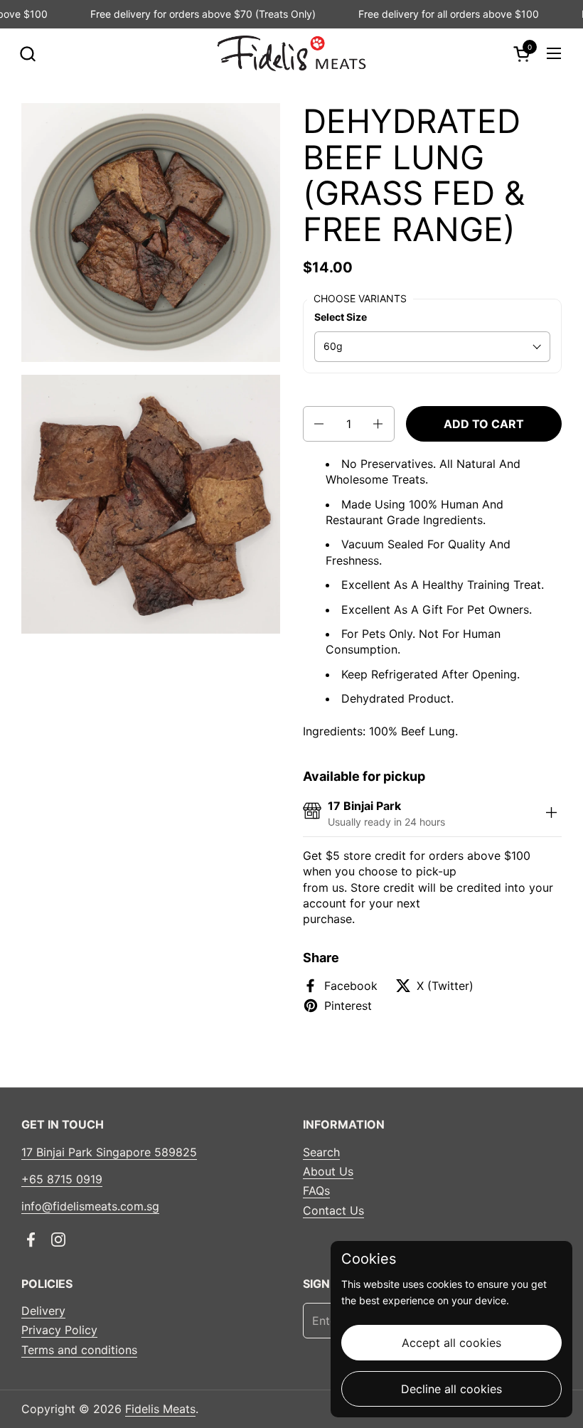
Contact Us (333, 1210)
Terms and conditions (79, 1350)
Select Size (340, 317)
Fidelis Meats (160, 1409)
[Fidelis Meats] (291, 53)
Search (321, 1152)
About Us (328, 1171)
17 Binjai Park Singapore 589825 (109, 1152)
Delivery (43, 1311)
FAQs (316, 1190)
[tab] (551, 814)
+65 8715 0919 (61, 1179)
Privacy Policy (59, 1330)
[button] (27, 54)
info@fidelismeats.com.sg (90, 1206)
